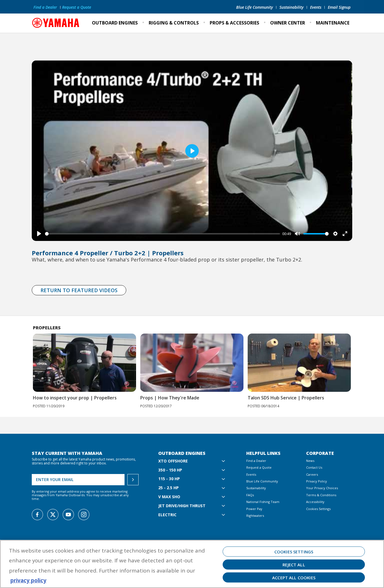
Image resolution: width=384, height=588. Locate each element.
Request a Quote (76, 7)
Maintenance (332, 23)
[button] (358, 362)
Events (315, 7)
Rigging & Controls (174, 23)
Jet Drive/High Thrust (181, 506)
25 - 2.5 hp (168, 488)
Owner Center (287, 23)
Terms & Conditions (321, 495)
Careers (312, 474)
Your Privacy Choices (322, 488)
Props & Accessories (234, 23)
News (310, 461)
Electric (167, 515)
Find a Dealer (45, 7)
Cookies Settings (318, 509)
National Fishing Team (262, 502)
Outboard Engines (115, 23)
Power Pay (254, 509)
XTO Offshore (173, 461)
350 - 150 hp (170, 470)
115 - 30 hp (169, 479)
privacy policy (28, 580)
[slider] (162, 233)
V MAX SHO (169, 497)
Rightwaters (255, 515)
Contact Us (314, 467)
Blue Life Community (254, 7)
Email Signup (339, 7)
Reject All (294, 564)
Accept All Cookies (293, 577)
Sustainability (291, 7)
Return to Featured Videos (79, 290)
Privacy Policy (316, 481)
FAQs (250, 495)
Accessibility (315, 502)
